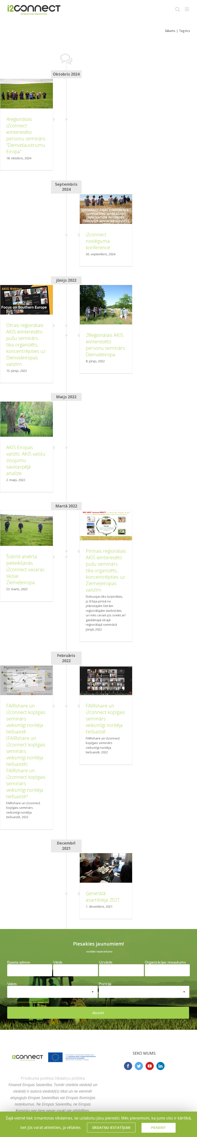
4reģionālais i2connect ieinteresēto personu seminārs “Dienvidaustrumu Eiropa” (25, 135)
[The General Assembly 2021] (106, 868)
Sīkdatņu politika (70, 1078)
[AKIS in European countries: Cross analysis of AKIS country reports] (26, 419)
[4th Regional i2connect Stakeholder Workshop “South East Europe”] (26, 93)
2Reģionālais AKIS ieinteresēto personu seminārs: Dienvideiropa (106, 345)
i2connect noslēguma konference (98, 241)
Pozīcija (106, 984)
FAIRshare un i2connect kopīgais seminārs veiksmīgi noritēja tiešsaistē (105, 718)
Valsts (13, 984)
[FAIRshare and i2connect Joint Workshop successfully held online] (106, 680)
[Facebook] (128, 1066)
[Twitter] (139, 1066)
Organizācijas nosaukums (165, 962)
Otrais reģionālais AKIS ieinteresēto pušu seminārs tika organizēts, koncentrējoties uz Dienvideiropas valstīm (25, 344)
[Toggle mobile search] (177, 9)
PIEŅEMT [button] (158, 1127)
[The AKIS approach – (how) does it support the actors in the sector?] (26, 680)
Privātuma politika (37, 1078)
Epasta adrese (19, 962)
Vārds (57, 962)
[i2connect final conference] (106, 209)
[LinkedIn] (160, 1066)
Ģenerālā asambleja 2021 (103, 896)
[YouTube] (150, 1066)
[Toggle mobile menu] (187, 9)
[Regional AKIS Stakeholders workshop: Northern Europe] (26, 528)
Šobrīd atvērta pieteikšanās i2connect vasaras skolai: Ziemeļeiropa (25, 569)
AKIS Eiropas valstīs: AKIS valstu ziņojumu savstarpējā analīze (25, 460)
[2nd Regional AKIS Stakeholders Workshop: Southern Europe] (106, 304)
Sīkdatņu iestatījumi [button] (111, 1127)
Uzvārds (105, 962)
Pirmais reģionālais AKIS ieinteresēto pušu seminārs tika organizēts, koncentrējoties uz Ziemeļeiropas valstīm (106, 570)
